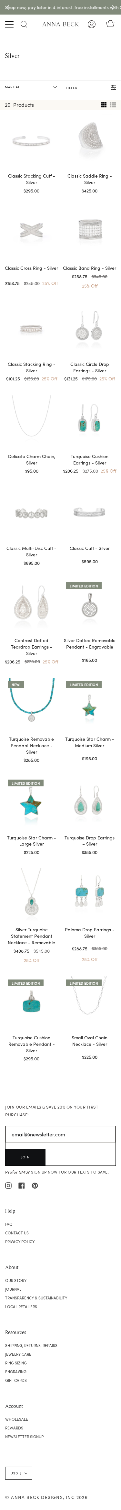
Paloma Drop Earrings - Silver (90, 932)
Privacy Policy (20, 1241)
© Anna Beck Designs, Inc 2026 (46, 1497)
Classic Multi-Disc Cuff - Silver (31, 551)
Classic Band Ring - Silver (89, 268)
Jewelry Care (18, 1354)
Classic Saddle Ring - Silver (89, 179)
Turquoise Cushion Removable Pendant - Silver (31, 1044)
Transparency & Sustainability (36, 1297)
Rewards (14, 1427)
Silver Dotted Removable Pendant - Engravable (90, 643)
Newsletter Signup (24, 1436)
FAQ (9, 1224)
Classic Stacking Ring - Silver (31, 367)
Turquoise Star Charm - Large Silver (31, 841)
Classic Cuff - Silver (90, 548)
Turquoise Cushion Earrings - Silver (89, 459)
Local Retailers (21, 1306)
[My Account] (91, 24)
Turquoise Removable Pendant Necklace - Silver (31, 745)
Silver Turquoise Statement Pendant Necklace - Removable (31, 936)
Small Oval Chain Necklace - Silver (89, 1040)
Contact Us (17, 1232)
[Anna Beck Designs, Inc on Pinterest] (35, 1185)
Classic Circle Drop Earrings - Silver (89, 367)
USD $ (16, 1473)
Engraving (15, 1371)
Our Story (15, 1280)
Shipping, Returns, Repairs (31, 1345)
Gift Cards (16, 1380)
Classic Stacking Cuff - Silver (31, 179)
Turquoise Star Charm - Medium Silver (89, 742)
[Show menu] (10, 24)
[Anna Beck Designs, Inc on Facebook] (21, 1185)
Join (25, 1157)
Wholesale (16, 1419)
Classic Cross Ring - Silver (31, 268)
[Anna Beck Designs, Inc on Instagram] (8, 1185)
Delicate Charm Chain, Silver (31, 459)
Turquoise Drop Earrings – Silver (90, 841)
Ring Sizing (16, 1362)
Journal (13, 1289)
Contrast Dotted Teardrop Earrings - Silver (31, 646)
